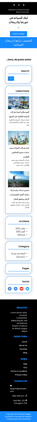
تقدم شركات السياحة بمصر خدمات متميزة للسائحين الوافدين (19, 152)
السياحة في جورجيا (18, 253)
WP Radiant (26, 416)
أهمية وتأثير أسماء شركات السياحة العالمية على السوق (19, 114)
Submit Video (18, 34)
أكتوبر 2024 (20, 231)
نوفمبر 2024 (20, 228)
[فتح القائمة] (18, 27)
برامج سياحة (20, 256)
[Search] (11, 78)
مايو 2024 (21, 234)
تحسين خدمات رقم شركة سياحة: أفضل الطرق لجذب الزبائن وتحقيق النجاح (19, 194)
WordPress (26, 419)
